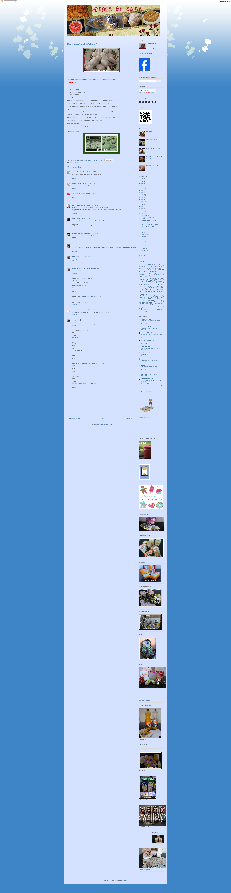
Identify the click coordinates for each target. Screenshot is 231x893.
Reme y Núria (75, 320)
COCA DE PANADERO (148, 227)
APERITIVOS (142, 264)
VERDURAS (142, 311)
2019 (142, 190)
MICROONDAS (146, 291)
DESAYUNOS (156, 274)
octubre (144, 232)
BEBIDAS (158, 265)
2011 (142, 208)
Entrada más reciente (74, 418)
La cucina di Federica (147, 333)
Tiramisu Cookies (145, 354)
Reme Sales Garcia (143, 57)
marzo (144, 248)
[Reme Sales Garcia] (144, 70)
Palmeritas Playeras (146, 342)
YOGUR (149, 311)
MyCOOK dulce (157, 291)
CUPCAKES (142, 275)
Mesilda (74, 193)
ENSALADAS (142, 279)
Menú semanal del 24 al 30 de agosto (150, 360)
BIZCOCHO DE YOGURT (153, 148)
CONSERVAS (148, 273)
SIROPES (156, 305)
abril (143, 246)
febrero (144, 250)
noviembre (145, 229)
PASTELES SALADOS (145, 298)
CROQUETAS (158, 273)
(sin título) (149, 131)
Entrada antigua (130, 418)
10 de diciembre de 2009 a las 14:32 (91, 296)
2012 (142, 206)
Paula (73, 218)
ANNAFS (74, 256)
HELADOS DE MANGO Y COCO (149, 374)
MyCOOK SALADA (156, 293)
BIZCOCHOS (155, 266)
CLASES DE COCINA (147, 271)
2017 (142, 195)
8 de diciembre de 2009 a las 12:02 (86, 171)
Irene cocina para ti (146, 372)
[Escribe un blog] (107, 160)
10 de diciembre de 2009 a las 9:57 (91, 268)
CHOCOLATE (160, 270)
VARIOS (157, 309)
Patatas (159, 298)
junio (143, 241)
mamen (74, 183)
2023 (142, 181)
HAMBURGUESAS (143, 282)
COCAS (159, 271)
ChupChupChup (145, 346)
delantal (74, 310)
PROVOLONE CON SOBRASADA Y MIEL (151, 328)
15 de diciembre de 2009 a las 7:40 (91, 320)
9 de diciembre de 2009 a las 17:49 (86, 256)
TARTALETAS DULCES (149, 307)
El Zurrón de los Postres (148, 340)
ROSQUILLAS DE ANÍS (152, 165)
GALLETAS (150, 281)
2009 (142, 213)
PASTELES (156, 297)
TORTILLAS (147, 309)
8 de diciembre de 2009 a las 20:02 (84, 218)
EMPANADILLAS (156, 277)
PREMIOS (157, 303)
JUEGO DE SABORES (147, 379)
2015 (142, 199)
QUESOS (141, 305)
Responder (74, 178)
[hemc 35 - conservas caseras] (145, 459)
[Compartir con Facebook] (110, 160)
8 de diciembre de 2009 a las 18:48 (90, 205)
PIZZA (152, 301)
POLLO (158, 301)
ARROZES (150, 264)
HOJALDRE (156, 284)
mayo (144, 243)
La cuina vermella (76, 268)
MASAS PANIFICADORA (155, 288)
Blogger (125, 880)
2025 (142, 179)
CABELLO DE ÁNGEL (152, 140)
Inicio (103, 418)
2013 (142, 204)
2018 (142, 192)
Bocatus (143, 365)
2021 (142, 185)
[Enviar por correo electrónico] (105, 160)
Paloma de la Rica (146, 319)
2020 (142, 188)
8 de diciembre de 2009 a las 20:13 (90, 233)
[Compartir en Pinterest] (112, 160)
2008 (142, 255)
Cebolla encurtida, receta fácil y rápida (150, 348)
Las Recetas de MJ (146, 326)
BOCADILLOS (142, 268)
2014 (142, 201)
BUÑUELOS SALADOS (152, 268)
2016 (142, 197)
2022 (142, 183)
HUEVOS (141, 286)
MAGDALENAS (160, 286)
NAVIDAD (75, 162)
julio (143, 239)
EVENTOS (154, 279)
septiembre (145, 234)
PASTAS (148, 297)
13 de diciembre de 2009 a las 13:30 (86, 310)
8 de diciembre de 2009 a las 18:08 (85, 193)
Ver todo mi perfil (151, 48)
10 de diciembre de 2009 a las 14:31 (84, 278)
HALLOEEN (159, 281)
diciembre (145, 215)
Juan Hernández (76, 205)
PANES (154, 295)
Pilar (73, 245)
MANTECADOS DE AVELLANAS (150, 224)
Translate (151, 92)
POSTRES (143, 303)
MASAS (143, 288)
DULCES (143, 277)
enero (144, 252)
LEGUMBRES (149, 286)
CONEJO (141, 273)
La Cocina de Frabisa (147, 359)
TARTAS (160, 307)
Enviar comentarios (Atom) (105, 424)
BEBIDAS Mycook (143, 266)
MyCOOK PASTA (143, 293)
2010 (142, 211)
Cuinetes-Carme (76, 233)
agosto (144, 236)
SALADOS (148, 305)
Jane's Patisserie (145, 353)
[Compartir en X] (109, 160)
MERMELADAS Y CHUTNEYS (153, 289)
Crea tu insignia (142, 71)
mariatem (74, 171)
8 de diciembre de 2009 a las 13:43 (85, 183)
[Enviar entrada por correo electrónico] (102, 160)
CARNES (151, 270)
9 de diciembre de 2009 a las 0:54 (83, 245)
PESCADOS (143, 301)
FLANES (141, 281)
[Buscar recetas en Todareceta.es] (145, 391)
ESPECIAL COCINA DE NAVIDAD (148, 218)
